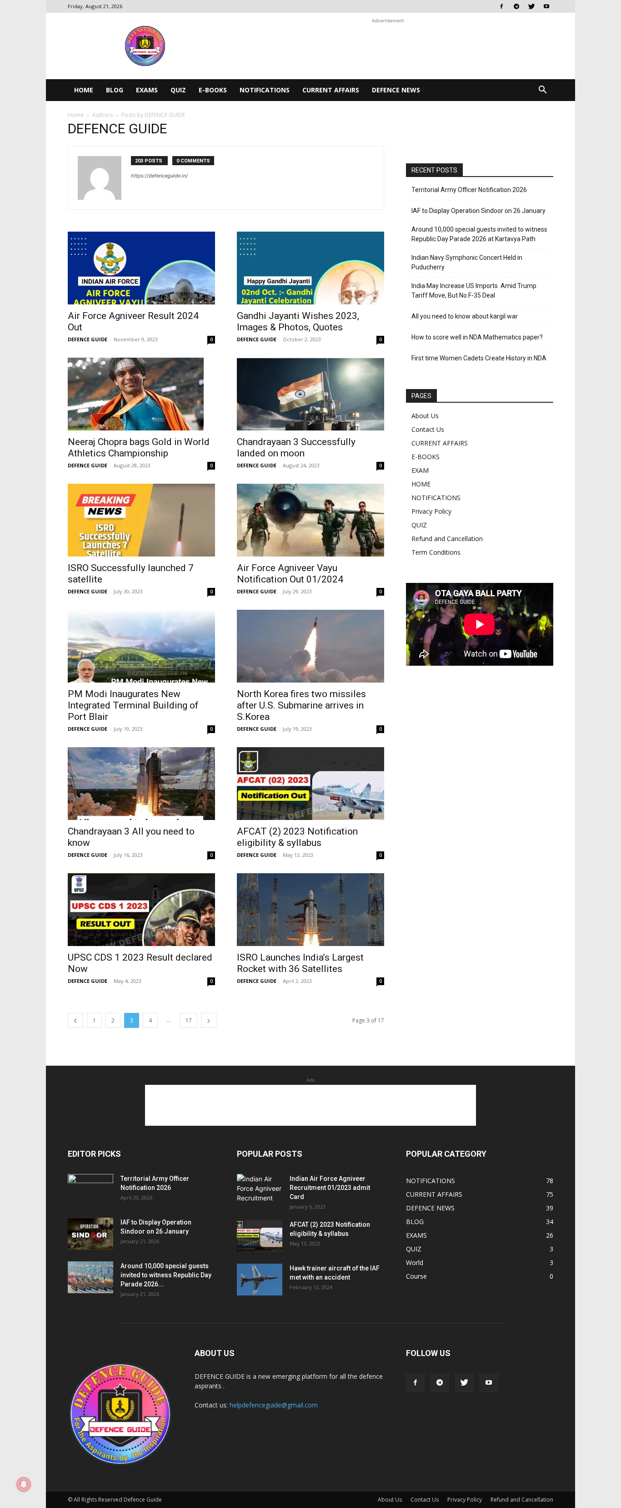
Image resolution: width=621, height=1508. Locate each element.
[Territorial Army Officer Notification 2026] (90, 1190)
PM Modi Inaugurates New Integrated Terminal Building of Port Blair (133, 705)
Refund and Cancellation (447, 538)
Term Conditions (436, 552)
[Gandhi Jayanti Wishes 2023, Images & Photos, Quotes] (310, 268)
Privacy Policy (431, 511)
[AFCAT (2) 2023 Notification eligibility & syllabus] (310, 783)
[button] (542, 90)
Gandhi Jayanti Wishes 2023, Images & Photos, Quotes (298, 321)
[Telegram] (516, 6)
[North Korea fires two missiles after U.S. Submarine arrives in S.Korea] (310, 646)
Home (76, 115)
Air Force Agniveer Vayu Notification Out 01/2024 (290, 573)
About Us (425, 415)
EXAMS (147, 90)
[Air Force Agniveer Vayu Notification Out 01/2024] (310, 520)
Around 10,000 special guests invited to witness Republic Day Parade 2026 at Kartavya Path (479, 234)
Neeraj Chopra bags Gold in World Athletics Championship (139, 447)
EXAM (420, 470)
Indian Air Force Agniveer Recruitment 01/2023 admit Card (330, 1187)
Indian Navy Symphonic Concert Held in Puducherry (466, 262)
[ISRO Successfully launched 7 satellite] (141, 520)
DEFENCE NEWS (396, 90)
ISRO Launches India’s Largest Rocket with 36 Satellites (300, 963)
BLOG (114, 90)
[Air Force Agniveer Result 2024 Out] (141, 268)
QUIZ (178, 90)
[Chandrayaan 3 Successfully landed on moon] (310, 394)
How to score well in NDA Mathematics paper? (477, 337)
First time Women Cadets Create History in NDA (478, 358)
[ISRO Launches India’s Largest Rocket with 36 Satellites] (310, 909)
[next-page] (208, 1020)
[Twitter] (531, 6)
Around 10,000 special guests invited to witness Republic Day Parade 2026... (165, 1275)
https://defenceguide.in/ (159, 175)
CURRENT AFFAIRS (330, 90)
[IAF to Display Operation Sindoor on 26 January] (90, 1234)
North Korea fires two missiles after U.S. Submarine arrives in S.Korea (301, 705)
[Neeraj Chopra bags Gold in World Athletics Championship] (141, 394)
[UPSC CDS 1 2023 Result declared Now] (141, 909)
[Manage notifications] (23, 1484)
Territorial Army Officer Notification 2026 (469, 189)
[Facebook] (501, 6)
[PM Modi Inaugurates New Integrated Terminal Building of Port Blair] (141, 646)
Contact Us (427, 429)
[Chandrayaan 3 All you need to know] (141, 783)
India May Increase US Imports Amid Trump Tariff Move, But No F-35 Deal (473, 290)
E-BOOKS (213, 90)
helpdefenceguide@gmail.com (274, 1405)
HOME (83, 90)
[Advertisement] (387, 45)
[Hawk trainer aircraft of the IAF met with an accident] (259, 1279)
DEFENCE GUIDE (87, 339)
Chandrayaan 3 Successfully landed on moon (296, 447)
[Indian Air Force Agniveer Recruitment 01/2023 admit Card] (259, 1188)
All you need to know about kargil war (464, 316)
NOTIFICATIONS (265, 90)
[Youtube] (546, 6)
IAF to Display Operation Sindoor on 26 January (478, 210)
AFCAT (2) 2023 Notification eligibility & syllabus (297, 837)
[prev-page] (75, 1020)
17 (188, 1020)
